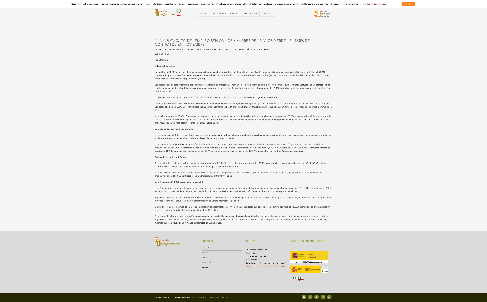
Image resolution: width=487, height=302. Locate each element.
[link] (322, 15)
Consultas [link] (205, 257)
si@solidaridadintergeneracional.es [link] (260, 266)
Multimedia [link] (206, 248)
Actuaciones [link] (206, 262)
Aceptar (408, 4)
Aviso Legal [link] (215, 297)
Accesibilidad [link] (280, 266)
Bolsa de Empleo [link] (208, 267)
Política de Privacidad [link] (198, 297)
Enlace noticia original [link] (165, 66)
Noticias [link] (205, 253)
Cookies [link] (224, 297)
